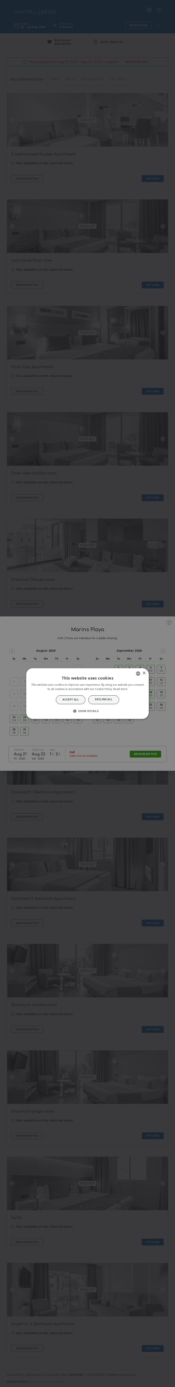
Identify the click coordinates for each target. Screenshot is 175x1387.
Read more (120, 689)
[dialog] (87, 693)
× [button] (144, 673)
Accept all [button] (71, 700)
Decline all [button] (103, 699)
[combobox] (138, 673)
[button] (87, 710)
